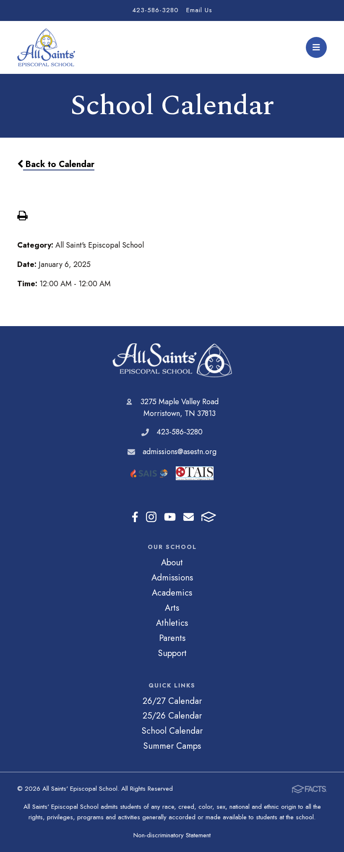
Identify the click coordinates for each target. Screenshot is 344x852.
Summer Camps (172, 746)
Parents (172, 638)
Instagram (151, 516)
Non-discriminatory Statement (172, 835)
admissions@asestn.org (179, 451)
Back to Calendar (58, 164)
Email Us (199, 10)
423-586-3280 (155, 10)
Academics (172, 592)
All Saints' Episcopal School (172, 360)
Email (188, 516)
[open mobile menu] (316, 47)
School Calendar (172, 730)
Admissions (172, 577)
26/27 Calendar (172, 701)
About (172, 562)
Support (172, 653)
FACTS (208, 516)
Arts (172, 607)
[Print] (22, 216)
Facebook (135, 516)
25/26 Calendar (172, 715)
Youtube (170, 516)
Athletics (172, 623)
